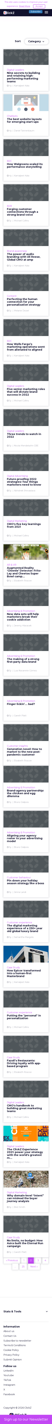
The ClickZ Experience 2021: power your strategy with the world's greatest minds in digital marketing (26, 1146)
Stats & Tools (26, 1311)
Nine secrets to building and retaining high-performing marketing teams (26, 70)
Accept (39, 6)
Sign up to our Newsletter (26, 1419)
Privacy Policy (11, 1354)
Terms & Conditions (14, 1345)
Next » (34, 1266)
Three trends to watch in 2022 (26, 430)
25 (23, 1266)
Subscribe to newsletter (17, 1340)
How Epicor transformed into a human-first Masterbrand (26, 966)
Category (36, 41)
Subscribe (36, 11)
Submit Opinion (12, 1359)
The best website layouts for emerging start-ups (26, 115)
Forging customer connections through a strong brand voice (26, 205)
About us (8, 1331)
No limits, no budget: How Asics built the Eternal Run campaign (26, 1236)
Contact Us (9, 1336)
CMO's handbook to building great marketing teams (26, 1101)
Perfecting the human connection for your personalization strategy (26, 295)
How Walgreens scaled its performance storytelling (26, 160)
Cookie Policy (11, 1350)
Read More (24, 6)
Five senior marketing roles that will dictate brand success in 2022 (26, 385)
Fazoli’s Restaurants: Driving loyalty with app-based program (26, 1056)
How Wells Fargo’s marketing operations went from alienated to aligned (26, 340)
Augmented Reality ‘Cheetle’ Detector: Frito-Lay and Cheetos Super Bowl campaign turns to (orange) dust (26, 565)
